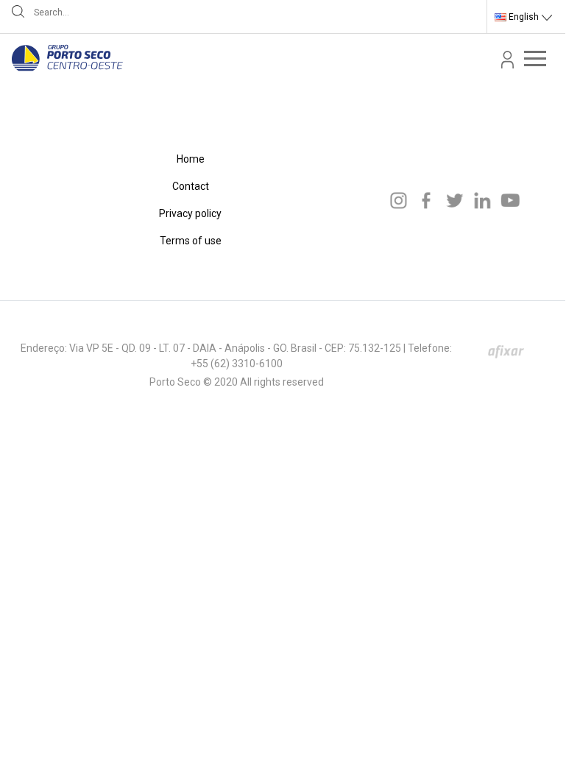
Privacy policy (190, 213)
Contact (190, 186)
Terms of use (191, 241)
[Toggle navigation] (535, 58)
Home (191, 159)
